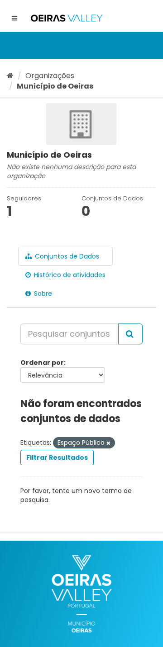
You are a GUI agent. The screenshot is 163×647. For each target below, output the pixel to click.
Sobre (42, 293)
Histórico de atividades (68, 274)
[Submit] (130, 334)
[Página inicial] (10, 75)
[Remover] (108, 443)
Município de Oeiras (55, 86)
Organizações (49, 75)
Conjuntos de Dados (66, 256)
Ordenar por (42, 362)
